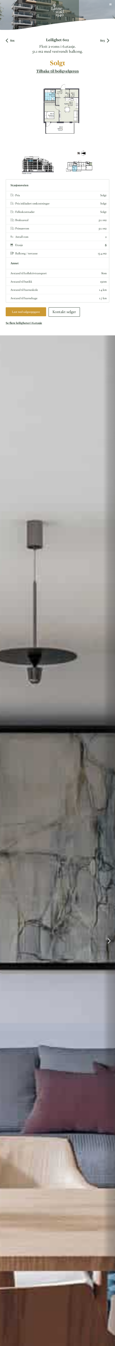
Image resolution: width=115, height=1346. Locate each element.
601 (12, 40)
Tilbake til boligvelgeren (57, 71)
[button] (110, 4)
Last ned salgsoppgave (26, 312)
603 (102, 40)
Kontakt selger (64, 311)
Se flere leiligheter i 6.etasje (24, 323)
